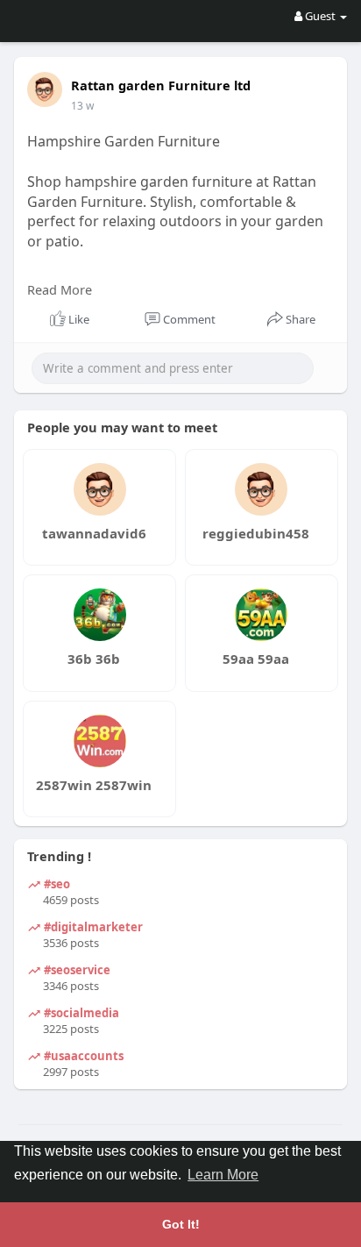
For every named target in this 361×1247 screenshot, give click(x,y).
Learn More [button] (223, 1174)
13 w (82, 105)
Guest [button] (320, 16)
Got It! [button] (181, 1224)
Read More (59, 289)
